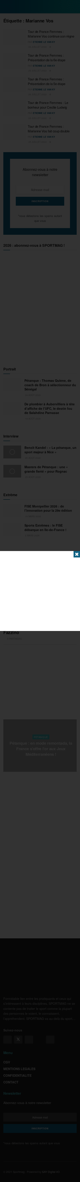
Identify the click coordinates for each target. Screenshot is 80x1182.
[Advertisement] (40, 591)
